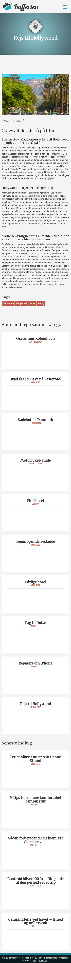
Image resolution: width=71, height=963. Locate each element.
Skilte (32, 303)
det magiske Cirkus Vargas (50, 265)
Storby (40, 303)
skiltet (59, 204)
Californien (8, 303)
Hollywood (21, 303)
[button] (64, 7)
